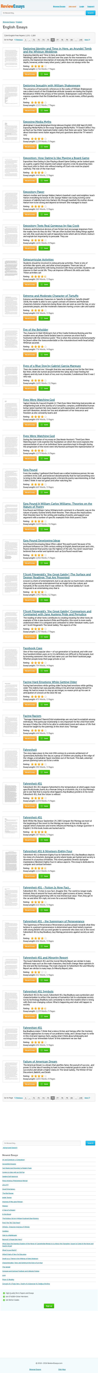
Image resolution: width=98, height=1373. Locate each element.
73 (39, 40)
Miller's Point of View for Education (14, 1254)
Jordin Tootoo (6, 1197)
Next (86, 39)
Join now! (72, 6)
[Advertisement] (49, 1123)
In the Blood (6, 1214)
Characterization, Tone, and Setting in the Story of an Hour (22, 1263)
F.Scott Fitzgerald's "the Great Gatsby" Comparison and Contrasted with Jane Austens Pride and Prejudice (57, 613)
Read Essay (30, 74)
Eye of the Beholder (35, 329)
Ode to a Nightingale (9, 1235)
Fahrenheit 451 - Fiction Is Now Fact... (47, 887)
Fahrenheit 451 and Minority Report (45, 957)
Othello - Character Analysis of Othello (15, 1227)
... (29, 40)
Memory (5, 1206)
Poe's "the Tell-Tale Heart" (11, 1223)
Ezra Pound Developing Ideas (41, 540)
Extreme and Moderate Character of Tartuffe (50, 295)
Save (46, 74)
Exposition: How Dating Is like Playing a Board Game (56, 158)
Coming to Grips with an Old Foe (13, 1172)
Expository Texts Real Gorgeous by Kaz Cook (51, 225)
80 (72, 40)
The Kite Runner (7, 1193)
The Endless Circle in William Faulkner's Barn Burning (20, 1218)
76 (53, 40)
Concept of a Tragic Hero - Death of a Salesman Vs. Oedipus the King (26, 1284)
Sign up (49, 1306)
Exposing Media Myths (37, 121)
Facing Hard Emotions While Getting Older (50, 682)
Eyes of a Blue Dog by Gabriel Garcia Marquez (52, 365)
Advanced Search (10, 1147)
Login (81, 6)
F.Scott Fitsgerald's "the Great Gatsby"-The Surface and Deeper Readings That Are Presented (57, 576)
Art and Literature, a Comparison (13, 1160)
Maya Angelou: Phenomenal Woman (15, 1181)
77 (57, 40)
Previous (19, 39)
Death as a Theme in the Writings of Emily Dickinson (20, 1258)
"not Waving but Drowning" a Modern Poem (17, 1168)
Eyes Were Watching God (39, 399)
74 (43, 40)
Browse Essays (59, 6)
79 (67, 40)
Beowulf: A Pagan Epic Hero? (12, 1239)
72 (34, 40)
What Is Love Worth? (9, 1250)
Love (3, 1275)
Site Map (62, 1369)
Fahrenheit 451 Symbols (38, 991)
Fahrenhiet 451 (32, 1027)
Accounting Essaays (9, 1164)
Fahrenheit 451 (32, 783)
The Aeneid (6, 1267)
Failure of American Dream (40, 1061)
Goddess (5, 1231)
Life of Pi (5, 1185)
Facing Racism (32, 715)
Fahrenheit (30, 749)
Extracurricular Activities (38, 259)
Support (90, 6)
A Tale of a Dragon (8, 1210)
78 (62, 40)
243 (80, 40)
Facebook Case (32, 648)
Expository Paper (33, 191)
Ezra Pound (30, 469)
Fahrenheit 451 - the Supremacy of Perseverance (53, 921)
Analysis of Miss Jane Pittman (12, 1202)
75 (48, 40)
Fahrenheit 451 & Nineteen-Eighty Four (47, 851)
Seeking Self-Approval (10, 1176)
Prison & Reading (8, 1279)
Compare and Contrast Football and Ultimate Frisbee (20, 1271)
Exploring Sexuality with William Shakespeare (51, 85)
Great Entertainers (8, 1189)
